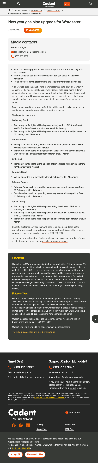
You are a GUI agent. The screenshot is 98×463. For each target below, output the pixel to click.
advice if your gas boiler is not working (49, 397)
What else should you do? (20, 372)
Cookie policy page (21, 448)
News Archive (36, 10)
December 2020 (53, 10)
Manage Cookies (35, 454)
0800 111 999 (22, 368)
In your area (32, 30)
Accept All (15, 454)
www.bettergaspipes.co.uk (55, 241)
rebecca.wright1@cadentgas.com (30, 52)
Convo (73, 388)
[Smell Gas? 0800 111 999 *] (95, 319)
